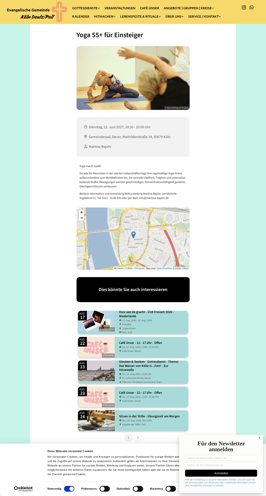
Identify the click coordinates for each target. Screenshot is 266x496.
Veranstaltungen (119, 8)
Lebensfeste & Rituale (139, 16)
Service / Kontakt (203, 16)
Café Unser (149, 8)
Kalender (80, 16)
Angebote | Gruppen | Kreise (188, 8)
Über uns (173, 16)
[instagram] (244, 7)
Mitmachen (103, 16)
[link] (88, 7)
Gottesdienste (85, 8)
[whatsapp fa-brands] (251, 7)
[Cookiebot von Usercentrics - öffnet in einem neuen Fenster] (23, 489)
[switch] (105, 489)
